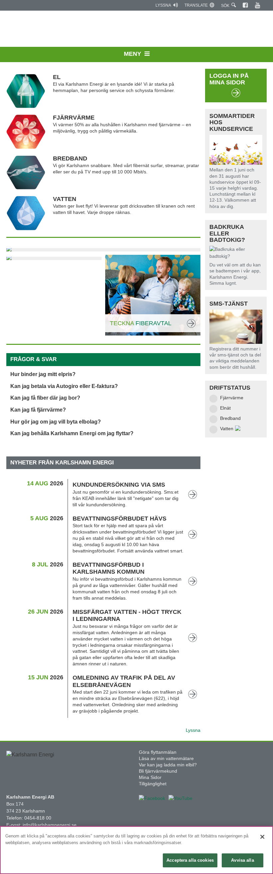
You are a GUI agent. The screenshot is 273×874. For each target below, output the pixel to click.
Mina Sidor (150, 777)
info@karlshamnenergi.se (50, 824)
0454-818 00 (37, 818)
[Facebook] (245, 5)
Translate (196, 5)
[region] (136, 850)
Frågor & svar (33, 359)
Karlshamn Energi (137, 30)
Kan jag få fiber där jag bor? (45, 398)
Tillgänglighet (152, 783)
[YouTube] (258, 5)
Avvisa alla (242, 860)
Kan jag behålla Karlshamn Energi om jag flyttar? (72, 433)
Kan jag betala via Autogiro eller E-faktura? (64, 386)
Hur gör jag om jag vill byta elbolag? (55, 422)
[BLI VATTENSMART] (54, 257)
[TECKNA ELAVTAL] (103, 248)
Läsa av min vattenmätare (166, 758)
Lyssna (163, 5)
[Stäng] (262, 836)
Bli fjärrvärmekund (158, 771)
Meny (132, 53)
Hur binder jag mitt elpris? (43, 374)
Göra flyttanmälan (157, 752)
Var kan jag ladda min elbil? (168, 764)
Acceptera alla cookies (190, 860)
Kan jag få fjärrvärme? (38, 410)
